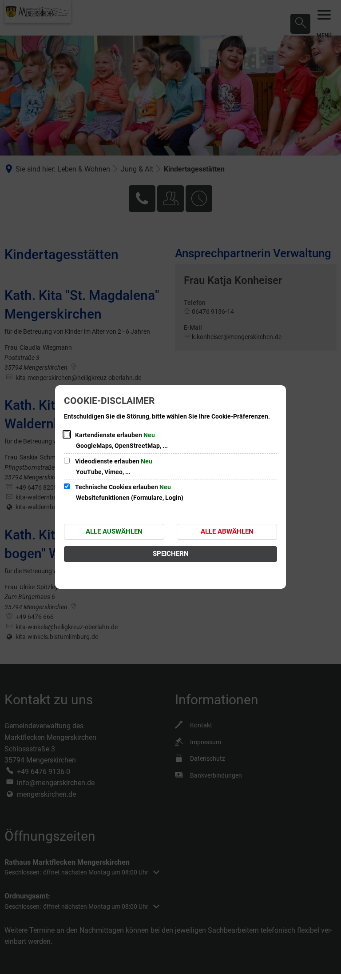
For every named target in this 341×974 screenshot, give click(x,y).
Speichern (171, 554)
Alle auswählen (114, 531)
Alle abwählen (227, 531)
